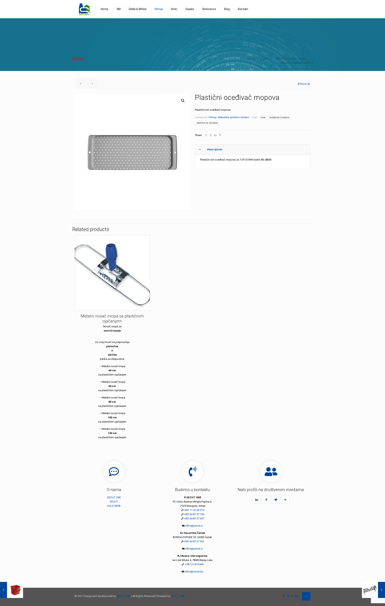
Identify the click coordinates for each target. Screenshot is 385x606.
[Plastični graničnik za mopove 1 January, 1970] (373, 590)
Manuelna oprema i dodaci (290, 58)
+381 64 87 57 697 (193, 518)
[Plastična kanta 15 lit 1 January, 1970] (11, 590)
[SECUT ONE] (85, 9)
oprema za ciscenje (207, 122)
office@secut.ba (193, 571)
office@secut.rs (194, 525)
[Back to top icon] (306, 596)
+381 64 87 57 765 (193, 514)
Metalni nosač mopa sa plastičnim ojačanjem (112, 318)
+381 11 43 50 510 (193, 510)
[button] (183, 101)
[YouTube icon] (292, 596)
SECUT (114, 501)
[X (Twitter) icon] (288, 596)
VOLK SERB (114, 505)
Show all (305, 83)
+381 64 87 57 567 (193, 541)
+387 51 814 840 (194, 564)
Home (250, 58)
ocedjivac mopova (279, 117)
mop (262, 117)
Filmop (265, 58)
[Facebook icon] (283, 596)
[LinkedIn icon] (296, 596)
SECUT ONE (114, 497)
